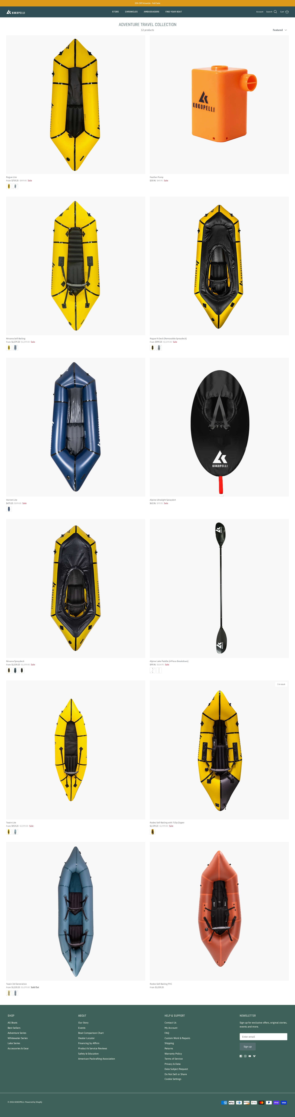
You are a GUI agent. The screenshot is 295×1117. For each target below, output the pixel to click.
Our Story (83, 1022)
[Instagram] (245, 1056)
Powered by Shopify (33, 1102)
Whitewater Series (18, 1038)
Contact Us (170, 1022)
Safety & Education (88, 1053)
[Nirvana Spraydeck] (75, 588)
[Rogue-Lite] (75, 104)
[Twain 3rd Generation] (75, 911)
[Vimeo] (254, 1056)
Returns (169, 1048)
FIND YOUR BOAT (173, 11)
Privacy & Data (173, 1064)
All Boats (12, 1022)
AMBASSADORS (151, 11)
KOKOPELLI (19, 1102)
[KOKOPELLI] (15, 12)
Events (81, 1027)
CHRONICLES (131, 11)
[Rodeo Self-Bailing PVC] (219, 911)
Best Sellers (14, 1027)
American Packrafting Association (96, 1058)
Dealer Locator (86, 1038)
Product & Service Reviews (92, 1048)
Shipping (169, 1043)
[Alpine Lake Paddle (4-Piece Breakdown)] (219, 588)
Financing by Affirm (88, 1043)
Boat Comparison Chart (91, 1032)
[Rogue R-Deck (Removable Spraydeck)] (219, 266)
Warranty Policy (173, 1053)
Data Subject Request (176, 1069)
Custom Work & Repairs (177, 1038)
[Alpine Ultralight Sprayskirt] (219, 427)
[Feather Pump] (219, 104)
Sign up (248, 1046)
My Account (171, 1027)
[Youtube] (250, 1056)
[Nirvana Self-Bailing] (75, 266)
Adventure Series (17, 1032)
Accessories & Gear (18, 1048)
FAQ (167, 1032)
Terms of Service (174, 1058)
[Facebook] (241, 1056)
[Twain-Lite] (75, 750)
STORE (115, 11)
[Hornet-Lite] (75, 427)
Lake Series (14, 1043)
